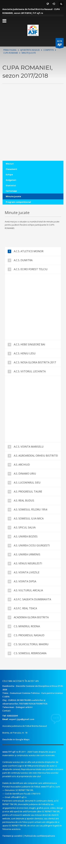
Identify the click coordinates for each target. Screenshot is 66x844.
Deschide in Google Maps (15, 739)
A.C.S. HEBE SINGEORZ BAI (29, 344)
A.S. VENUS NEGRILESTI (28, 563)
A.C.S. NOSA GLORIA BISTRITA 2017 (35, 362)
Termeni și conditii (12, 835)
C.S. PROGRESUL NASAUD (29, 635)
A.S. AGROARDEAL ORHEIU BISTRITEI (36, 455)
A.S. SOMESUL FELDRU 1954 (30, 509)
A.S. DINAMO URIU (25, 473)
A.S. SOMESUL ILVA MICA (29, 518)
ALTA (59, 43)
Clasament (11, 169)
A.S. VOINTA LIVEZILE (26, 572)
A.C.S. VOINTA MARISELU (29, 446)
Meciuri (10, 163)
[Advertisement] (33, 128)
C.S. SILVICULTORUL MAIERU (31, 644)
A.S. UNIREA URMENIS (27, 554)
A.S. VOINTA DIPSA (25, 581)
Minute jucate (13, 196)
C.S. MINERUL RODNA (27, 626)
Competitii (48, 50)
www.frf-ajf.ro (10, 751)
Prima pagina (9, 50)
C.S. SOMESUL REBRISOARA (30, 653)
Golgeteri (11, 180)
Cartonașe (11, 190)
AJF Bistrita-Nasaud (30, 50)
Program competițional (18, 202)
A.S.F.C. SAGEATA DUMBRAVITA (32, 599)
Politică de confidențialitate (40, 835)
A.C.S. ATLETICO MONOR (28, 251)
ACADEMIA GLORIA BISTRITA (31, 617)
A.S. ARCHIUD (22, 464)
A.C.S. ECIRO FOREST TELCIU (31, 269)
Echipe (9, 174)
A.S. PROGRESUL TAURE (28, 491)
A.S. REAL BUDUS (24, 500)
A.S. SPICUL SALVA (25, 527)
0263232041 (12, 715)
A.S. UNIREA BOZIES (25, 536)
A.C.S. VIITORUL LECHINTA (30, 371)
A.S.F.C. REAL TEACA (25, 608)
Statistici (11, 185)
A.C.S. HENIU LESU (25, 353)
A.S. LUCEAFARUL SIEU (27, 482)
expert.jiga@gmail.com (21, 719)
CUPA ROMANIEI (10, 52)
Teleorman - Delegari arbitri (17, 707)
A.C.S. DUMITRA (23, 260)
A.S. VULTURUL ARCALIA (28, 590)
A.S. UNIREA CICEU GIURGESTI (32, 545)
